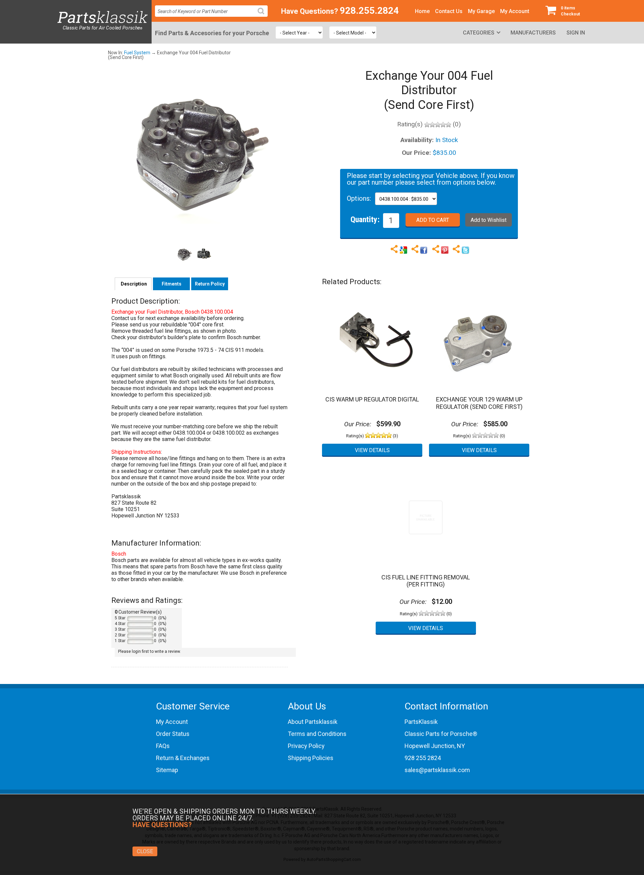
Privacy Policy (306, 745)
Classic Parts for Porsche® (441, 733)
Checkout (570, 11)
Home (422, 11)
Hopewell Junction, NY (435, 745)
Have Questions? (309, 11)
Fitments (171, 284)
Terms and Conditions (317, 733)
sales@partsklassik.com (437, 769)
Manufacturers (533, 32)
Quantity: (365, 219)
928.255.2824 (369, 10)
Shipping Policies (310, 757)
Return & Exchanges (183, 757)
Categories (478, 32)
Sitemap (167, 769)
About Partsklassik (312, 721)
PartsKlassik (421, 721)
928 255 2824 (423, 757)
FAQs (163, 745)
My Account (514, 11)
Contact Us (449, 11)
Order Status (173, 733)
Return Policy (210, 284)
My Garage (481, 11)
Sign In (576, 32)
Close (145, 851)
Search (264, 16)
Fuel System (137, 52)
